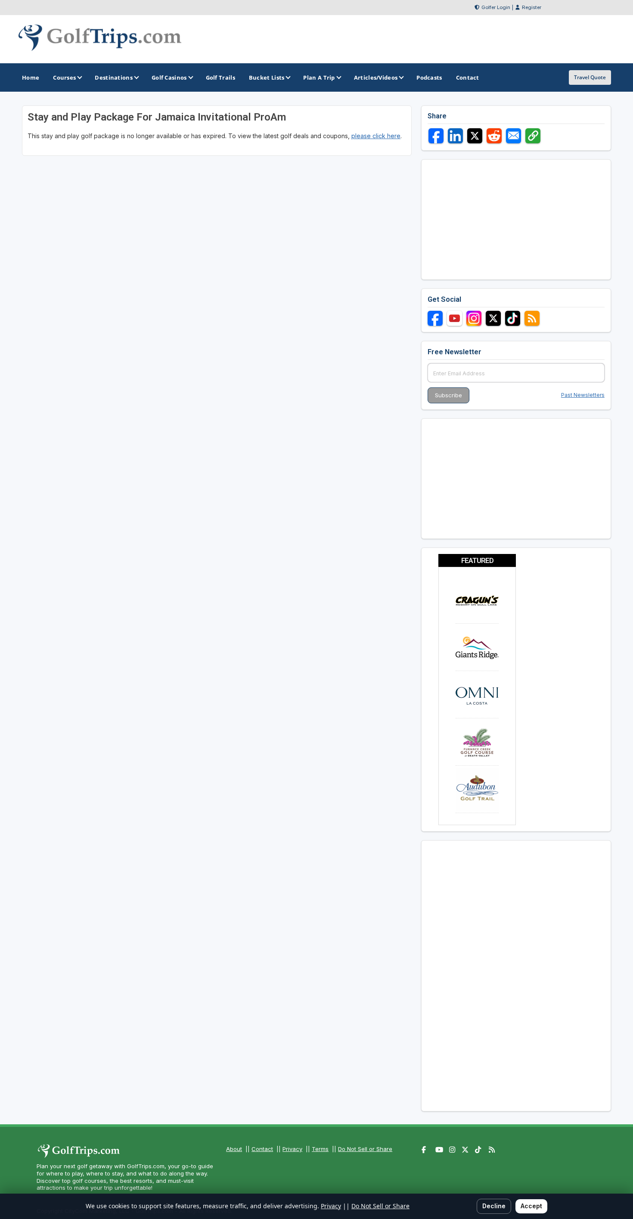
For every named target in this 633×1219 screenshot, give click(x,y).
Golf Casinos (169, 77)
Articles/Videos (376, 77)
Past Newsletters (583, 395)
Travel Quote (590, 77)
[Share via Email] (513, 135)
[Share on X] (474, 135)
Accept (531, 1206)
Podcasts (429, 77)
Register (531, 7)
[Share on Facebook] (436, 135)
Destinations (114, 77)
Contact (262, 1148)
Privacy (292, 1148)
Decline (494, 1206)
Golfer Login (495, 7)
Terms (320, 1148)
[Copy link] (532, 135)
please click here (375, 135)
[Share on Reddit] (494, 135)
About (234, 1148)
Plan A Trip (319, 77)
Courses (64, 77)
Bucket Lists (267, 77)
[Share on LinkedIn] (455, 135)
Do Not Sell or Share (365, 1148)
